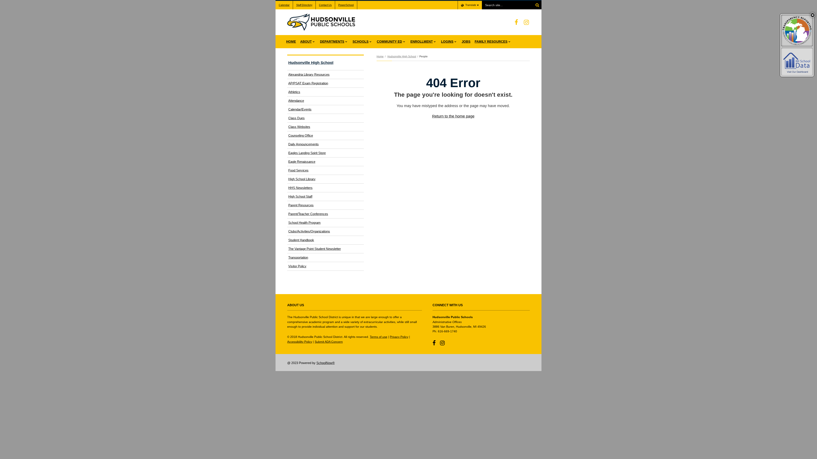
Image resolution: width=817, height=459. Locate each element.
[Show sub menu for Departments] (346, 41)
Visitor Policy (303, 267)
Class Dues (296, 118)
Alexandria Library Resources (309, 74)
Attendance (296, 100)
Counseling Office (300, 135)
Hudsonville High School (401, 56)
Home (380, 56)
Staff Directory (304, 5)
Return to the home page (453, 116)
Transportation (298, 257)
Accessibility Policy (299, 341)
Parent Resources (301, 205)
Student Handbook (301, 240)
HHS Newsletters (300, 188)
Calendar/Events (299, 109)
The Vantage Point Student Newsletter (314, 249)
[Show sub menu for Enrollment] (435, 41)
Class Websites (299, 127)
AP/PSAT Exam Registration (313, 84)
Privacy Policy (399, 337)
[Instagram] (526, 22)
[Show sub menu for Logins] (455, 41)
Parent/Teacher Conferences (308, 214)
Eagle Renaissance (301, 161)
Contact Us (325, 5)
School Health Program (304, 222)
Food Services (304, 171)
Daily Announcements (303, 144)
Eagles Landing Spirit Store (307, 153)
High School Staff (300, 196)
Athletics (299, 93)
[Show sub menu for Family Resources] (509, 41)
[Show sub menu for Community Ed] (404, 41)
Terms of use (378, 337)
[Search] (537, 5)
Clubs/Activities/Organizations (309, 231)
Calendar (284, 5)
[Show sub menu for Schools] (370, 41)
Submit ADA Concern (329, 341)
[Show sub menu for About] (314, 41)
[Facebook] (516, 22)
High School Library (302, 179)
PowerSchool (346, 5)
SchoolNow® (325, 363)
